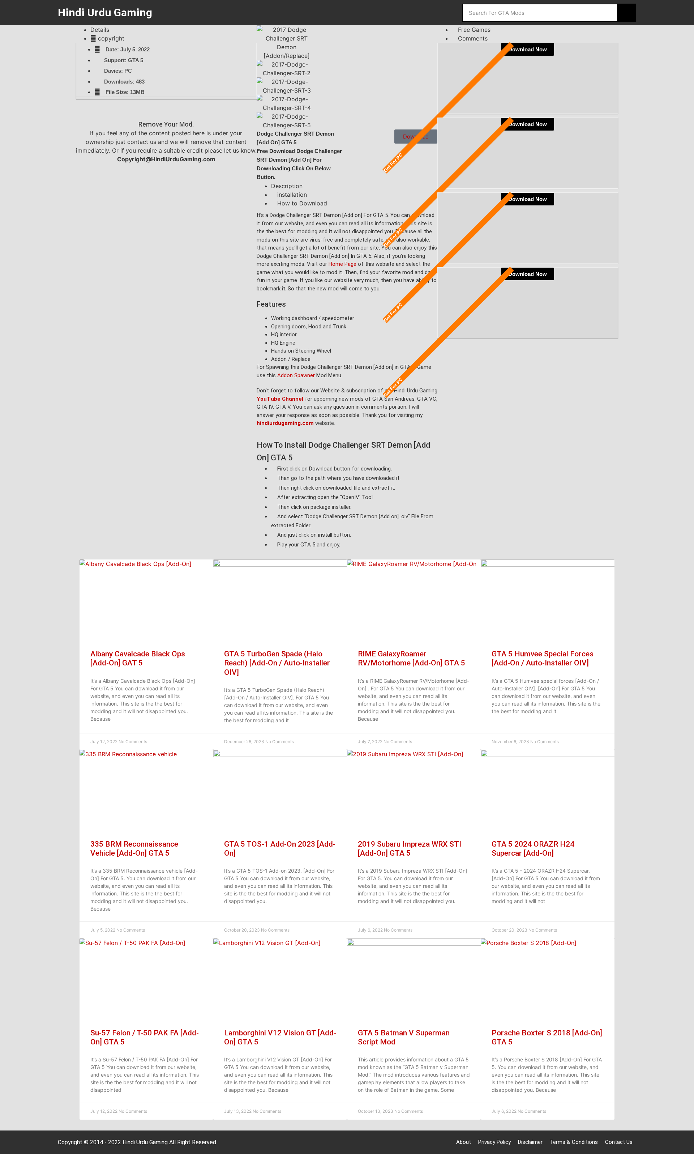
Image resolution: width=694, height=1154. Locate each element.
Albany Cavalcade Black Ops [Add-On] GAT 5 (137, 658)
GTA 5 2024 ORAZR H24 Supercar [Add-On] (533, 848)
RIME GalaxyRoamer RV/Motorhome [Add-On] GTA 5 (411, 658)
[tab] (173, 29)
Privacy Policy (494, 1142)
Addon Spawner (296, 375)
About (463, 1142)
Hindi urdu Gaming (105, 12)
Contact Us (619, 1142)
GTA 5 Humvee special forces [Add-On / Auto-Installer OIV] (543, 658)
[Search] (626, 12)
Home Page (342, 264)
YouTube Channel (280, 399)
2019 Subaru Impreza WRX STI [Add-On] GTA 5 (409, 848)
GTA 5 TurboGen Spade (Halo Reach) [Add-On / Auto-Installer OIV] (277, 663)
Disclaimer (530, 1142)
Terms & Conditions (574, 1142)
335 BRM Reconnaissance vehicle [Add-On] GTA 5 (134, 848)
